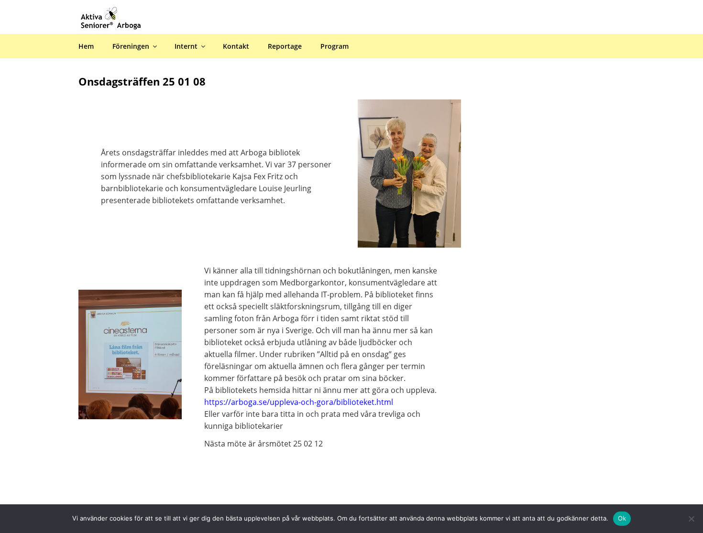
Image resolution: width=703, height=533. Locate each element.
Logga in (687, 6)
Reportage (285, 46)
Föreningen (130, 46)
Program (334, 46)
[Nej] (691, 518)
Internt (186, 46)
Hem (86, 46)
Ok (622, 518)
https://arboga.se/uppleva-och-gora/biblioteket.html (298, 402)
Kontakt (236, 46)
